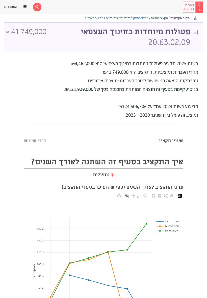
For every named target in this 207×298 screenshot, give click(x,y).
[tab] (170, 134)
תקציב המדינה (159, 18)
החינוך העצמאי (94, 18)
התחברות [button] (10, 7)
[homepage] (193, 7)
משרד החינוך (140, 18)
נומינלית (101, 175)
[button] (103, 175)
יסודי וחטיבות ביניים (118, 18)
